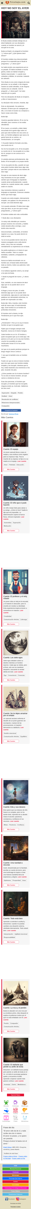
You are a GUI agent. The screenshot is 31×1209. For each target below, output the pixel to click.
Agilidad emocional (21, 934)
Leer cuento (21, 461)
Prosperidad (17, 880)
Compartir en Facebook (11, 410)
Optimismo (7, 880)
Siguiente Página (15, 1095)
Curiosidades (15, 1184)
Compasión (5, 406)
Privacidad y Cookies (15, 1206)
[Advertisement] (15, 550)
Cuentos (15, 1181)
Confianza (20, 825)
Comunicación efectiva (11, 619)
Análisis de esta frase (11, 1153)
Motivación (7, 526)
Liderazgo (23, 619)
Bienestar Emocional (15, 1169)
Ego (5, 675)
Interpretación (8, 934)
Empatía (13, 393)
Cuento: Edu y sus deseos (14, 807)
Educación (20, 464)
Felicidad (12, 464)
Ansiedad (7, 1084)
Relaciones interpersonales (11, 402)
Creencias (21, 675)
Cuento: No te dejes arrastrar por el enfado (15, 714)
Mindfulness (22, 1084)
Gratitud (4, 396)
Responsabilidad (9, 937)
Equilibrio (23, 736)
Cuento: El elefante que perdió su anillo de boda (13, 1066)
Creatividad (7, 616)
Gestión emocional (10, 733)
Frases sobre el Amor (10, 1156)
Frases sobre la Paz (18, 1158)
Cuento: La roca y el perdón (14, 1008)
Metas (6, 825)
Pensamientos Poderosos (15, 1194)
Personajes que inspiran (15, 1178)
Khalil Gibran (7, 1147)
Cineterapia (16, 1172)
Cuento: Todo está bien (13, 918)
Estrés (14, 1084)
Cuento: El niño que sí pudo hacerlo (14, 504)
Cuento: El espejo (10, 449)
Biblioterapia (15, 1175)
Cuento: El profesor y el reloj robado (15, 597)
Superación (5, 393)
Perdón (20, 393)
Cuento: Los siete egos (12, 657)
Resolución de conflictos (10, 399)
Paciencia (12, 825)
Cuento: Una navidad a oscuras (12, 864)
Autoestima (7, 522)
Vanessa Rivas (13, 414)
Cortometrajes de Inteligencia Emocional (16, 1188)
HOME (15, 1165)
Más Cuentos (11, 469)
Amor (10, 396)
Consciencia (12, 675)
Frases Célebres (15, 1191)
